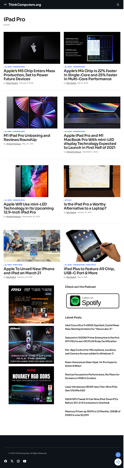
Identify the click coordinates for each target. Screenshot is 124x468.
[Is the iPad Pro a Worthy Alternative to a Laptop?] (92, 181)
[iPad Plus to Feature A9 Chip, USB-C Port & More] (92, 246)
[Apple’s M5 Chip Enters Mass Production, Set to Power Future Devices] (32, 48)
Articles (68, 200)
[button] (5, 4)
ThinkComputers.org (24, 4)
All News (8, 67)
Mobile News (17, 265)
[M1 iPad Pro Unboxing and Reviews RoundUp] (32, 112)
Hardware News (19, 67)
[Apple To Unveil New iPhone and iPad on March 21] (32, 246)
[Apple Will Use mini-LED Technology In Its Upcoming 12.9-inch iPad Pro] (32, 181)
